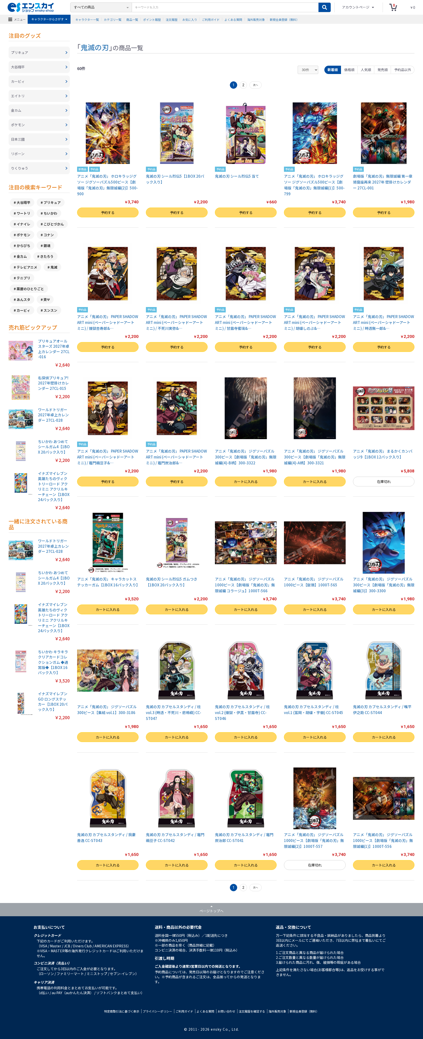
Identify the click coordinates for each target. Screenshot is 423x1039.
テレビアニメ (27, 267)
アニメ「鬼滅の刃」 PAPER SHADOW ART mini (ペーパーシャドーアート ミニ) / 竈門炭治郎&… (176, 456)
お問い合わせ (226, 1011)
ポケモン (23, 234)
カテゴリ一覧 (112, 19)
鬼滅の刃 (95, 47)
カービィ (23, 310)
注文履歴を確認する (252, 1011)
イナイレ (23, 224)
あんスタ (23, 299)
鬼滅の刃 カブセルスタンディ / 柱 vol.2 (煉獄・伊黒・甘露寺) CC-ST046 (242, 712)
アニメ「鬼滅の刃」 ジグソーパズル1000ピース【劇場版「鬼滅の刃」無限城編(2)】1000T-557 (314, 840)
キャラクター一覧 (87, 19)
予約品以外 (402, 69)
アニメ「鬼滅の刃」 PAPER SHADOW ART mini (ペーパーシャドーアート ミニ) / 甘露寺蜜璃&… (245, 322)
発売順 (382, 69)
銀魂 (47, 245)
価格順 (349, 69)
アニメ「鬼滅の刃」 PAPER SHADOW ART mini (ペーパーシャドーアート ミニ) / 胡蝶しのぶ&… (314, 322)
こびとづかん (54, 224)
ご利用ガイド (211, 19)
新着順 (333, 69)
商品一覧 (132, 19)
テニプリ (23, 277)
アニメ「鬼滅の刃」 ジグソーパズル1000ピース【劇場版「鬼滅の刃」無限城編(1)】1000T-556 (383, 840)
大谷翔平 (23, 202)
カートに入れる (246, 481)
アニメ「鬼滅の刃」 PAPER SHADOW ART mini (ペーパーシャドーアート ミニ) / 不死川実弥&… (176, 322)
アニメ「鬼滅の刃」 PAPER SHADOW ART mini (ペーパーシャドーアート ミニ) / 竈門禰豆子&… (107, 456)
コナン (49, 234)
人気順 (366, 69)
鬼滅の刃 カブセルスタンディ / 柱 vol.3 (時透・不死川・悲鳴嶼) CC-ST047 (173, 712)
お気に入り (189, 19)
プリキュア (52, 202)
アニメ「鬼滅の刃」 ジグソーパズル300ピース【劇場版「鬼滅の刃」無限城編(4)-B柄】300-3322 (245, 456)
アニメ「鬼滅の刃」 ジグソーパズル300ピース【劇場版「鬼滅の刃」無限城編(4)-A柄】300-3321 (314, 456)
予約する (108, 212)
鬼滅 (53, 267)
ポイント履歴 (152, 19)
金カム (22, 256)
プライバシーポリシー (157, 1011)
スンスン (50, 310)
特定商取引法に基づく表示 (121, 1011)
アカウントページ (356, 7)
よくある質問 (233, 19)
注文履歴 (171, 19)
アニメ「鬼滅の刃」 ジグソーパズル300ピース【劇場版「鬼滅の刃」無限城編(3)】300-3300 (383, 584)
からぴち (23, 245)
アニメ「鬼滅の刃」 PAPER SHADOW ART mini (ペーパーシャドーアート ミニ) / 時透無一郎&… (383, 322)
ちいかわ (50, 213)
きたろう (47, 256)
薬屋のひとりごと (30, 288)
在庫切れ (384, 481)
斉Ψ (47, 299)
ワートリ (23, 213)
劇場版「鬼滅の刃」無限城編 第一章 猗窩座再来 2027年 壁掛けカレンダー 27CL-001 (382, 181)
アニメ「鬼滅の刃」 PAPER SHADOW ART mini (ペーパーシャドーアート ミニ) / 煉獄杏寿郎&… (107, 322)
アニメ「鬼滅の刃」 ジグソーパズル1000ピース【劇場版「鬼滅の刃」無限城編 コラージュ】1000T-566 (245, 584)
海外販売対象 (256, 19)
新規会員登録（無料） (284, 19)
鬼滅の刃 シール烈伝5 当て (237, 176)
